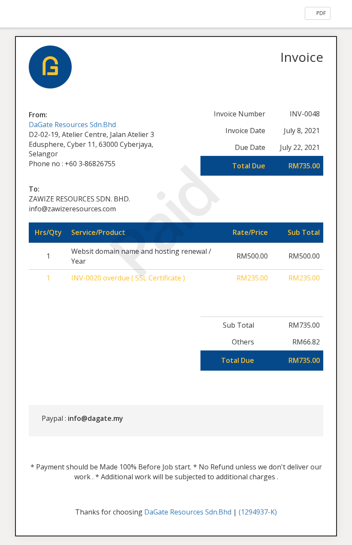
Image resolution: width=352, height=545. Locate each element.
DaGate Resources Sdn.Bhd (72, 124)
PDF (320, 13)
